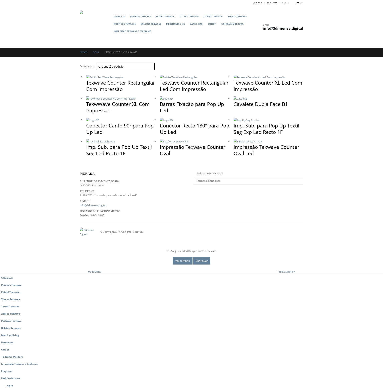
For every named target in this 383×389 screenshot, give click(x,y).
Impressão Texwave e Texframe (132, 31)
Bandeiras (196, 23)
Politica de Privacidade (209, 173)
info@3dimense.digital (283, 28)
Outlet (211, 23)
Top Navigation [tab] (286, 271)
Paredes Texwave (140, 16)
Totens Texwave (188, 16)
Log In (299, 2)
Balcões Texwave (151, 23)
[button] (187, 37)
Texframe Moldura (232, 23)
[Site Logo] (96, 26)
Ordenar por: (87, 66)
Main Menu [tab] (94, 271)
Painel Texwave (165, 16)
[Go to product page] (121, 77)
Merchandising (175, 23)
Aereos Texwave (237, 16)
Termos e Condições (208, 181)
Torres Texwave (212, 16)
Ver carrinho (182, 261)
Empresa (257, 2)
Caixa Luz (119, 16)
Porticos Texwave (125, 23)
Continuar (202, 261)
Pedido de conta (276, 2)
